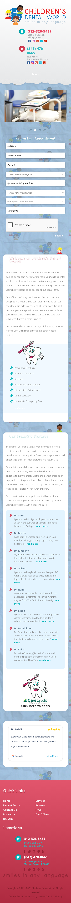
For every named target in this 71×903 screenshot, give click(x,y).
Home (6, 800)
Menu (35, 74)
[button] (11, 744)
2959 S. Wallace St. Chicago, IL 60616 (36, 36)
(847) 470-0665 (35, 50)
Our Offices (42, 814)
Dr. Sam (8, 818)
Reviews (40, 805)
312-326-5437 (40, 31)
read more (19, 408)
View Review (53, 756)
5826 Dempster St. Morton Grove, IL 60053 (37, 58)
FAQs (38, 809)
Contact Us (10, 809)
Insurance (9, 814)
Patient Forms (11, 805)
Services (40, 800)
